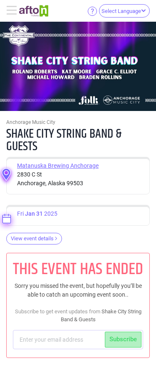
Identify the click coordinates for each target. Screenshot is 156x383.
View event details (32, 238)
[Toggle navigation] (12, 10)
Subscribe (123, 339)
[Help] (92, 11)
